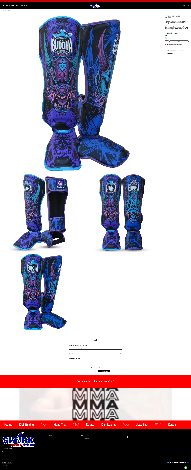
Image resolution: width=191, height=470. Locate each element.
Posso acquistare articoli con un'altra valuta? (78, 348)
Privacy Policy (82, 436)
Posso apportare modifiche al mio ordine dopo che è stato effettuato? (83, 350)
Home (3, 5)
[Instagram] (6, 451)
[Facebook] (3, 451)
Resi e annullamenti (5, 457)
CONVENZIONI (51, 432)
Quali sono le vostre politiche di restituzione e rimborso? (174, 50)
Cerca (81, 434)
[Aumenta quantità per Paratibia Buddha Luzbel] (168, 42)
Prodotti (7, 5)
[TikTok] (8, 451)
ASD (50, 436)
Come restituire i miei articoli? (75, 358)
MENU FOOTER (83, 432)
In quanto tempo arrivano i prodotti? (76, 356)
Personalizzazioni (23, 5)
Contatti (17, 5)
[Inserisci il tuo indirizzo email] (172, 437)
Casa (3, 10)
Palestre (50, 435)
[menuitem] (3, 5)
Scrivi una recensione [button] (104, 371)
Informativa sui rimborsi (84, 439)
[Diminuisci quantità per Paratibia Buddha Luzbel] (165, 42)
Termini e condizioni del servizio (85, 438)
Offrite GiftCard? (72, 353)
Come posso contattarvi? (169, 53)
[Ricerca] (186, 5)
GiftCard (12, 5)
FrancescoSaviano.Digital (35, 465)
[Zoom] (160, 16)
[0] (188, 5)
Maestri (50, 434)
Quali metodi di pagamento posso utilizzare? (78, 345)
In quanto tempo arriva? (168, 48)
